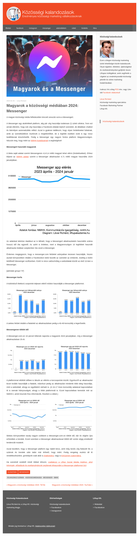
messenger (46, 28)
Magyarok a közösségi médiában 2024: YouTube (71, 485)
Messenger (24, 472)
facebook (19, 28)
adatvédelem (61, 28)
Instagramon (56, 511)
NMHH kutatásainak (39, 141)
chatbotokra (49, 456)
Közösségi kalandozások (113, 121)
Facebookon (56, 507)
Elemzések (12, 472)
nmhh (56, 477)
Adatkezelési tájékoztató (45, 526)
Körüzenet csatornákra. (71, 456)
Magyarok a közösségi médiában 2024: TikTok (26, 485)
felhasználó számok (15, 477)
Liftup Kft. (26, 504)
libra (95, 28)
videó (74, 28)
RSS (117, 89)
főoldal (8, 28)
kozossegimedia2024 (34, 477)
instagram (33, 28)
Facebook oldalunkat (111, 93)
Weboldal (98, 504)
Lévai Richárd (21, 101)
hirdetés (84, 28)
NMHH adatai (22, 157)
